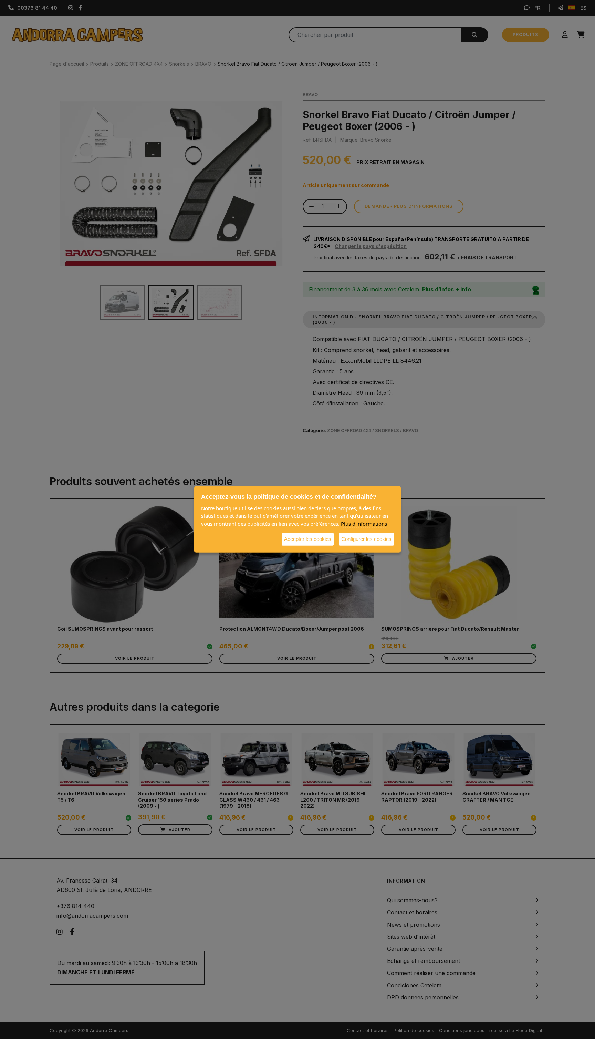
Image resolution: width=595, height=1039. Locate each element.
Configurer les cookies (366, 539)
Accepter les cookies (307, 539)
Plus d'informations (364, 523)
